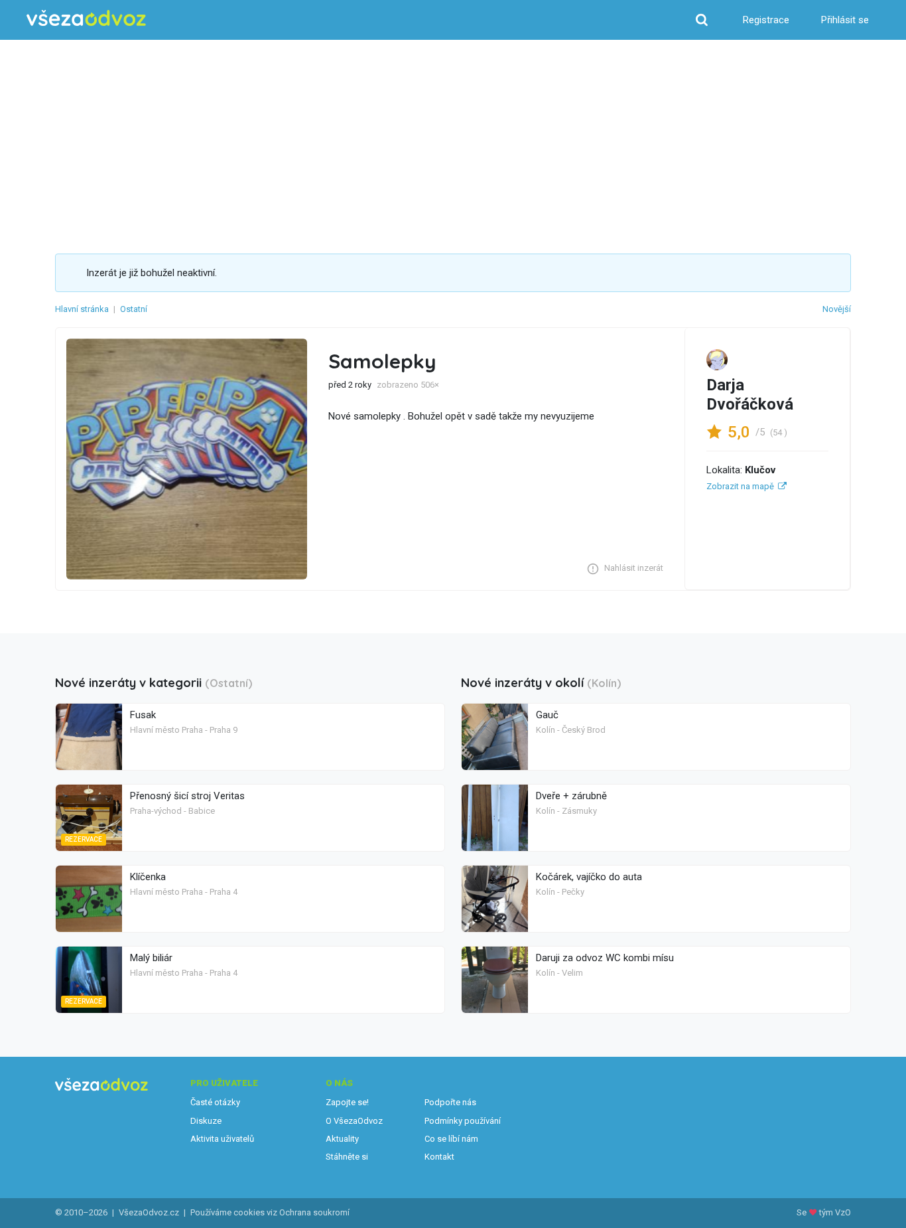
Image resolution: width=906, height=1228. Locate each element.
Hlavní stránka (82, 309)
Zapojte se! (347, 1102)
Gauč (547, 715)
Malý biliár (151, 958)
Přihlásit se (845, 20)
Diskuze (206, 1121)
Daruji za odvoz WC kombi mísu (605, 958)
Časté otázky (215, 1102)
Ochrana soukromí (314, 1212)
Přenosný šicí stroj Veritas (187, 796)
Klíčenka (148, 877)
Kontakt (439, 1157)
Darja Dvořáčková (749, 395)
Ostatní (133, 309)
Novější (836, 309)
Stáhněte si (347, 1157)
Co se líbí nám (451, 1139)
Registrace (766, 20)
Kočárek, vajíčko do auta (589, 877)
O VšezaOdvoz (354, 1121)
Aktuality (342, 1139)
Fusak (143, 715)
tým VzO (835, 1212)
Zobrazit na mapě (740, 486)
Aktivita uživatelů (222, 1139)
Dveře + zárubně (571, 796)
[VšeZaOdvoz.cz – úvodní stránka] (86, 18)
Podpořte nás (450, 1102)
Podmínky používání (462, 1121)
